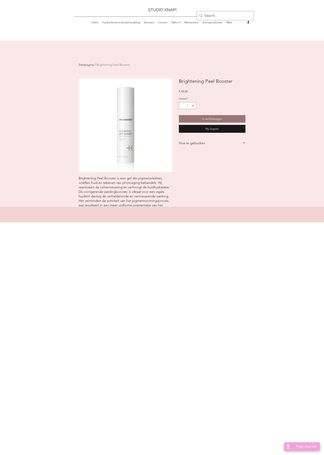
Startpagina (86, 64)
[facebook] (248, 22)
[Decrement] (181, 105)
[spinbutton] (187, 105)
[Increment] (193, 105)
